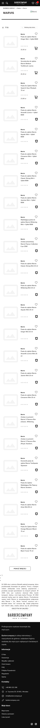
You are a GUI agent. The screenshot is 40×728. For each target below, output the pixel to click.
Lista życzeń (6, 717)
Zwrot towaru (6, 664)
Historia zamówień (8, 714)
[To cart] (36, 48)
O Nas (4, 654)
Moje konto (5, 711)
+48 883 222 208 (11, 687)
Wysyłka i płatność (8, 661)
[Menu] (3, 3)
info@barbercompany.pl (14, 696)
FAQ (3, 667)
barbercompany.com (13, 700)
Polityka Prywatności (8, 670)
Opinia (4, 677)
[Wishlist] (36, 34)
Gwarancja (5, 658)
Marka (19, 8)
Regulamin (5, 673)
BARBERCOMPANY (9, 8)
